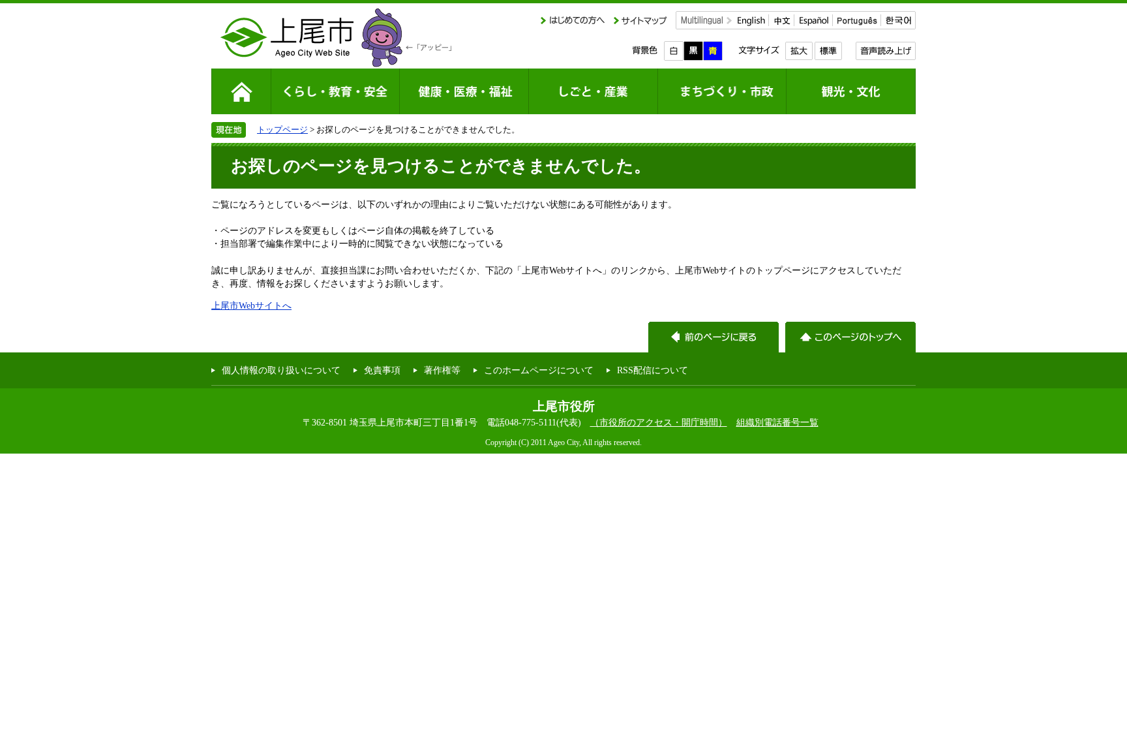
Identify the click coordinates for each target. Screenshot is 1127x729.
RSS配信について (652, 370)
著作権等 (442, 370)
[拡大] (798, 51)
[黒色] (693, 51)
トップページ (282, 129)
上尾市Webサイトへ (251, 305)
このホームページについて (539, 370)
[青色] (713, 51)
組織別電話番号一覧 (777, 422)
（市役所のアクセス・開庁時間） (658, 422)
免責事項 (382, 370)
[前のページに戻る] (713, 337)
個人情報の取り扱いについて (281, 370)
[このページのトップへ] (850, 337)
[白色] (674, 51)
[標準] (828, 51)
